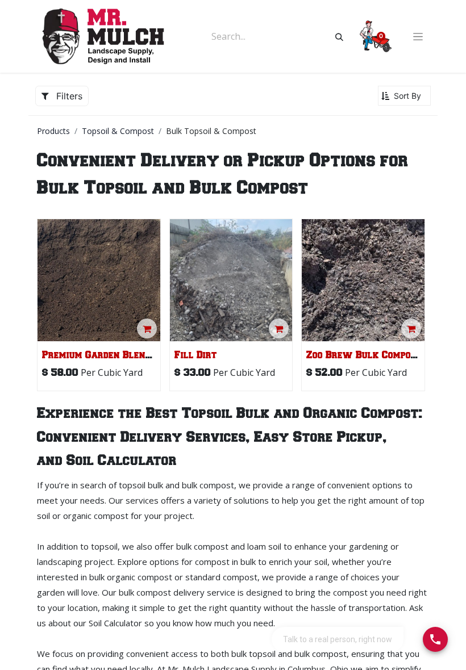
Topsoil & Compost (118, 130)
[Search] (339, 36)
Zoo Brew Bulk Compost (364, 355)
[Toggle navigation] (418, 37)
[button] (404, 95)
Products (53, 130)
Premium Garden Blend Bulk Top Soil (130, 355)
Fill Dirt (195, 355)
